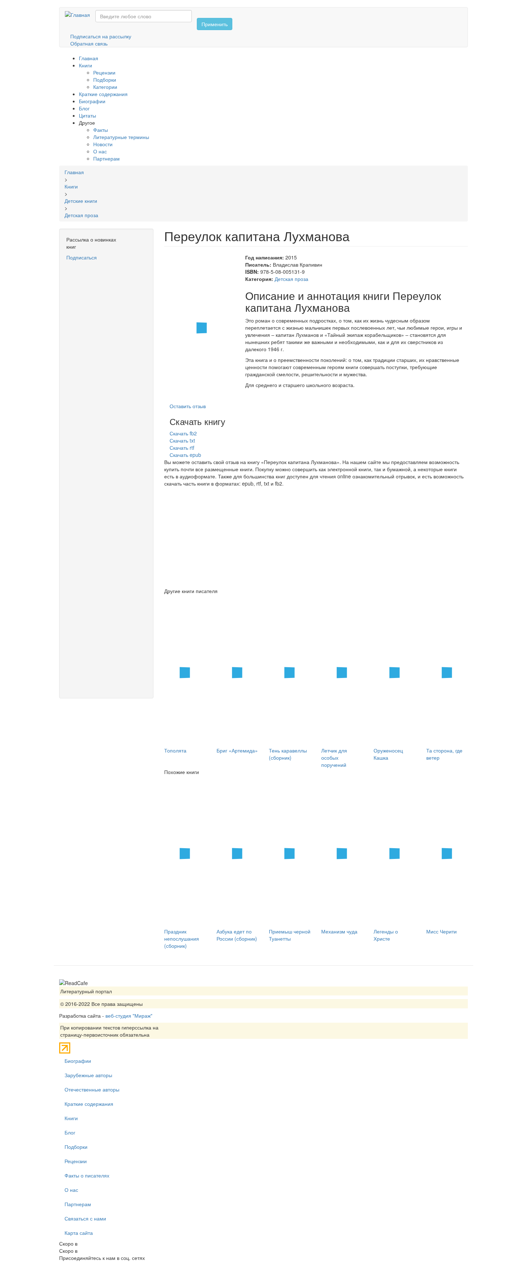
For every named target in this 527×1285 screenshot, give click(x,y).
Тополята (175, 750)
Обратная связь (89, 43)
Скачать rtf (182, 447)
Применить (214, 24)
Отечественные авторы (92, 1089)
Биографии (92, 101)
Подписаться (81, 257)
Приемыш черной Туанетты (289, 935)
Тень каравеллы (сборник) (288, 754)
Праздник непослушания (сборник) (181, 938)
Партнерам (106, 158)
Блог (84, 108)
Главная (88, 58)
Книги (85, 65)
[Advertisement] (106, 368)
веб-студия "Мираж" (128, 1015)
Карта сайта (79, 1232)
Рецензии (104, 72)
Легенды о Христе (386, 935)
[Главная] (80, 14)
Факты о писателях (87, 1175)
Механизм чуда (339, 931)
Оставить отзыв (188, 406)
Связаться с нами (85, 1218)
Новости (103, 144)
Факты (100, 129)
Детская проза (291, 278)
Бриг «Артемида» (237, 750)
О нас (100, 151)
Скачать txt (182, 440)
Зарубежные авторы (88, 1075)
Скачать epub (185, 454)
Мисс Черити (441, 931)
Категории (105, 86)
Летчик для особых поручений (334, 757)
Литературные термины (121, 136)
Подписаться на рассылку (100, 36)
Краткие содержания (103, 93)
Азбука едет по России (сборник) (237, 935)
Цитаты (87, 115)
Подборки (104, 79)
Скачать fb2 (183, 433)
